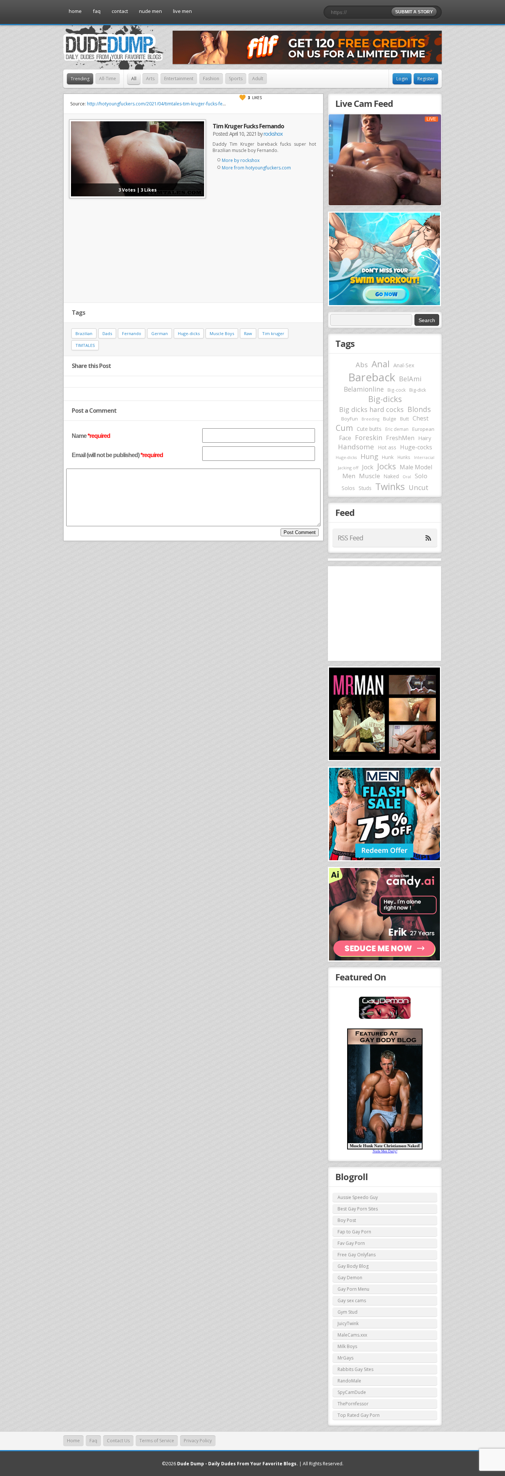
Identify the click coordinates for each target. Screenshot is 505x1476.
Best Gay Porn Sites (358, 1209)
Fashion (211, 78)
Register (425, 78)
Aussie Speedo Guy (358, 1197)
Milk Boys (347, 1346)
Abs (362, 364)
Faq (93, 1441)
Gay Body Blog (353, 1266)
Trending (80, 78)
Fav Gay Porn (351, 1243)
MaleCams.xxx (352, 1335)
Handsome (356, 447)
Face (345, 438)
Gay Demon (350, 1277)
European (423, 429)
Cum (344, 427)
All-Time (107, 78)
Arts (150, 78)
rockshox (273, 133)
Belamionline (364, 389)
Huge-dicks (189, 333)
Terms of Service (156, 1441)
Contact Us (118, 1441)
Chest (420, 418)
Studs (365, 488)
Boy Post (347, 1220)
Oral (407, 476)
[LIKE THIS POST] (242, 97)
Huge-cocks (416, 447)
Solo (421, 476)
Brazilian (83, 333)
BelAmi (410, 378)
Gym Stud (347, 1312)
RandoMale (349, 1381)
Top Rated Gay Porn (359, 1415)
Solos (348, 488)
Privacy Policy (198, 1441)
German (159, 333)
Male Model (416, 467)
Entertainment (178, 78)
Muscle (369, 476)
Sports (236, 78)
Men (348, 476)
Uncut (418, 487)
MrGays (345, 1358)
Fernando (131, 333)
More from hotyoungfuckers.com (256, 168)
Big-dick (417, 390)
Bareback (371, 377)
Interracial (424, 457)
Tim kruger (273, 333)
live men (182, 11)
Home (73, 1441)
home (75, 11)
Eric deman (397, 429)
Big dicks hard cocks (371, 409)
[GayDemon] (384, 1018)
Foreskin (368, 437)
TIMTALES (85, 345)
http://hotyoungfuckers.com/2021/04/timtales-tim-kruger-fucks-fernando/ (163, 104)
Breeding (370, 419)
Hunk (388, 457)
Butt (404, 418)
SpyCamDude (352, 1392)
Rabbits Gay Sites (355, 1369)
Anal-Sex (403, 365)
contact (120, 11)
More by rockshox (241, 160)
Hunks (403, 457)
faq (97, 11)
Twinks (390, 486)
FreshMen (400, 438)
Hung (369, 456)
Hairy (424, 438)
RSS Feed (350, 537)
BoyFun (349, 418)
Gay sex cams (352, 1300)
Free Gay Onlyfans (357, 1255)
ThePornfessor (353, 1404)
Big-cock (396, 390)
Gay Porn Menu (353, 1289)
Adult (257, 78)
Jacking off (348, 467)
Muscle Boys (222, 333)
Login (402, 78)
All (133, 78)
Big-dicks (385, 399)
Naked (391, 476)
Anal (381, 364)
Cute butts (369, 428)
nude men (150, 11)
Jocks (386, 466)
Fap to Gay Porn (354, 1232)
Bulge (389, 418)
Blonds (419, 409)
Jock (367, 467)
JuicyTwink (348, 1323)
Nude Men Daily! (385, 1151)
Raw (248, 333)
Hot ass (387, 447)
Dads (107, 333)
